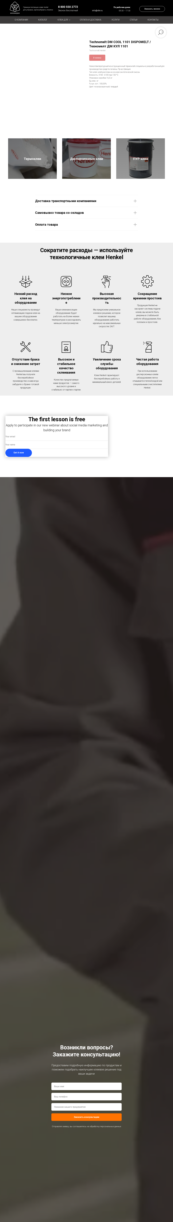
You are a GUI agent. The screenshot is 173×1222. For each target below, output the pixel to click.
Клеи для (63, 19)
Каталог (42, 19)
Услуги (115, 19)
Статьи (133, 19)
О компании (21, 19)
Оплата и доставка (90, 19)
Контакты (153, 19)
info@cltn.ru (97, 10)
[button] (152, 9)
